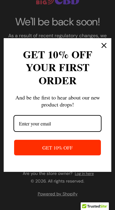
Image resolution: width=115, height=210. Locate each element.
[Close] (104, 45)
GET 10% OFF (57, 147)
